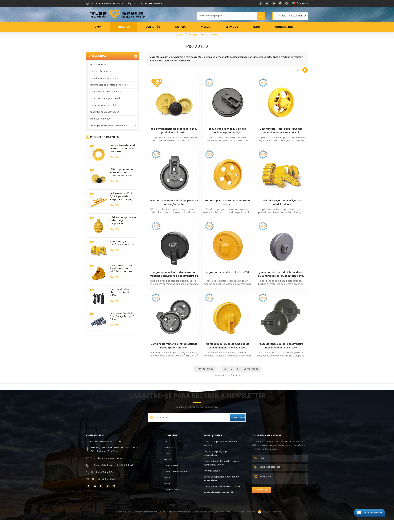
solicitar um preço (292, 16)
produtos (168, 453)
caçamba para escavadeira (104, 112)
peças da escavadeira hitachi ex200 (227, 272)
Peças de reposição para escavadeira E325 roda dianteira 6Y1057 (281, 346)
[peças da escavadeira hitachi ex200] (227, 244)
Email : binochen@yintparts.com (147, 3)
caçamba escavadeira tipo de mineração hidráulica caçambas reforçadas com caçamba (121, 268)
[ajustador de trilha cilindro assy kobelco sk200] (98, 297)
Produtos (123, 27)
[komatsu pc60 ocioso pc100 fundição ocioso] (227, 172)
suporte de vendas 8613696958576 (106, 3)
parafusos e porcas (100, 119)
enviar (259, 489)
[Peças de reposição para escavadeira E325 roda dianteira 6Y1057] (280, 316)
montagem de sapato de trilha (106, 98)
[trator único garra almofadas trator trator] (98, 249)
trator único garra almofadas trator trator (122, 243)
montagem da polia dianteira (202, 34)
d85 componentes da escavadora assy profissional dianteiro (121, 172)
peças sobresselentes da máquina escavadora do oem (222, 463)
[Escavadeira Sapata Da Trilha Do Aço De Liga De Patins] (98, 321)
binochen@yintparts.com (111, 458)
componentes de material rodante (222, 486)
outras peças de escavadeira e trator (109, 125)
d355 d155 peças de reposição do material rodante (281, 202)
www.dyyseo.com (216, 511)
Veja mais (114, 157)
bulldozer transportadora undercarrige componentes (123, 220)
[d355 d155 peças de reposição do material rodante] (280, 172)
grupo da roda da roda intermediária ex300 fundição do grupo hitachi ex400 (280, 274)
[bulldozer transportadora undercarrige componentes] (98, 225)
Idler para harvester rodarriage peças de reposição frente (174, 202)
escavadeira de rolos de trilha (219, 492)
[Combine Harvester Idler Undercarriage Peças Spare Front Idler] (173, 316)
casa (166, 441)
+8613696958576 (124, 465)
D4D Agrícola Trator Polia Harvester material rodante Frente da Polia (281, 131)
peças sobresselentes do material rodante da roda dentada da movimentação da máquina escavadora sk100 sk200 (123, 148)
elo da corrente (98, 64)
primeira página (205, 369)
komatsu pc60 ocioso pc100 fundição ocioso (227, 202)
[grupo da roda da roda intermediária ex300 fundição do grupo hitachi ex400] (280, 244)
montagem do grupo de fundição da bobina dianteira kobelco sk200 (227, 346)
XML (228, 511)
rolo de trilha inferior (100, 71)
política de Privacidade (176, 471)
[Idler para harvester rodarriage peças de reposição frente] (173, 172)
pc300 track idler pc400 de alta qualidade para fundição (227, 131)
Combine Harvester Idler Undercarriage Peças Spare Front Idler (174, 346)
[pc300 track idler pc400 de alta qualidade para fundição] (227, 101)
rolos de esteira (212, 471)
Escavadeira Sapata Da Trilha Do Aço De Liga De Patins (122, 316)
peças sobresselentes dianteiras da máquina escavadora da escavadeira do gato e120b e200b (174, 274)
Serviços (232, 27)
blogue (167, 484)
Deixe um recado (372, 512)
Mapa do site (171, 490)
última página (251, 369)
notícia (180, 27)
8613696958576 (104, 472)
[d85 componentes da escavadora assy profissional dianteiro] (98, 177)
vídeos (205, 27)
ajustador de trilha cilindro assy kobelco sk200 (120, 292)
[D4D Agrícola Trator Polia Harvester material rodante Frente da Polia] (280, 101)
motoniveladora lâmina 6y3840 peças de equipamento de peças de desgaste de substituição (122, 196)
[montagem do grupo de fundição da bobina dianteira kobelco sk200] (227, 316)
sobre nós (153, 27)
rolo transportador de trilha (104, 105)
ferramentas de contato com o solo (109, 85)
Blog (256, 27)
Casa (98, 27)
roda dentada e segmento (104, 78)
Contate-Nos (284, 27)
